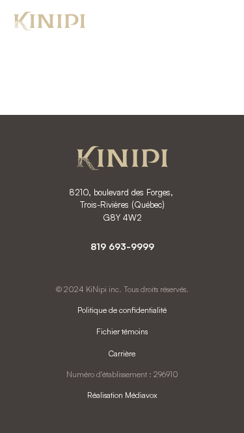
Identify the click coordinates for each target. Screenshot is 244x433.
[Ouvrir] (217, 22)
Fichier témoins (122, 331)
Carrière (122, 353)
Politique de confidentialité (122, 310)
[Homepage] (49, 23)
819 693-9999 (122, 246)
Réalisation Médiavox (122, 395)
